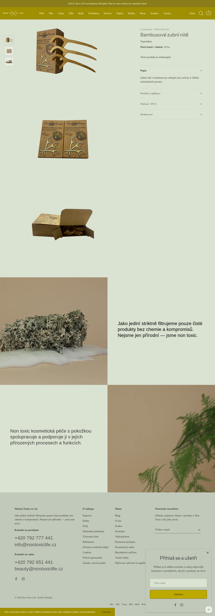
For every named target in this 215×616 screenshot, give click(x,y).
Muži (81, 13)
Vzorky (167, 13)
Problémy (93, 13)
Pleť (41, 13)
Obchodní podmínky (93, 531)
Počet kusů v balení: (151, 47)
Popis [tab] (143, 70)
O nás (118, 520)
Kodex (118, 526)
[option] (9, 41)
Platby (86, 520)
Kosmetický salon (124, 547)
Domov (108, 13)
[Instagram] (181, 604)
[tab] (171, 82)
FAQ (85, 526)
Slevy (143, 13)
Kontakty (120, 531)
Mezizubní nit (161, 29)
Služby (131, 13)
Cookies (87, 552)
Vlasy (61, 13)
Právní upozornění (92, 557)
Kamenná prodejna (125, 541)
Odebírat (178, 594)
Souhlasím (106, 612)
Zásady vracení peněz (94, 562)
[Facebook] (175, 604)
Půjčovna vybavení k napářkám (131, 562)
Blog (117, 515)
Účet (192, 13)
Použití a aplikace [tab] (150, 93)
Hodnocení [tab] (146, 114)
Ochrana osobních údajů (95, 547)
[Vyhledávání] (201, 13)
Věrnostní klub (90, 536)
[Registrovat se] (198, 529)
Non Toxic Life (29, 597)
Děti (71, 13)
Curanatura (146, 29)
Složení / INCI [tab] (148, 103)
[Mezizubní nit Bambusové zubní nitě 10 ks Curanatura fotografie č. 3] (9, 61)
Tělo (51, 13)
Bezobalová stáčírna (125, 552)
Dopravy (87, 515)
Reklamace (88, 541)
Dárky (120, 13)
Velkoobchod (122, 536)
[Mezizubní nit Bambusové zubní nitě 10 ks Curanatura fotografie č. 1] (9, 40)
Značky (154, 13)
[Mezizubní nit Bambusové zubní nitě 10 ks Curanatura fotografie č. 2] (9, 51)
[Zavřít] (207, 552)
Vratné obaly (122, 557)
